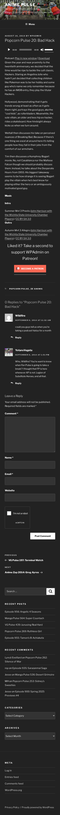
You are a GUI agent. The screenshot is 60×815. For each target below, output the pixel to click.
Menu (32, 24)
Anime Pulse (20, 4)
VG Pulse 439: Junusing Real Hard (24, 624)
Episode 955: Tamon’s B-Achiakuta (24, 637)
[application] (30, 50)
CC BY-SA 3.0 (23, 218)
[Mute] (42, 49)
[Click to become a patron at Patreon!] (30, 273)
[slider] (49, 49)
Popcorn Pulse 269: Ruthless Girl (23, 631)
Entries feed (12, 777)
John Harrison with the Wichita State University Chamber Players (28, 214)
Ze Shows (37, 289)
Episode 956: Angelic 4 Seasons (23, 611)
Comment (11, 413)
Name (9, 457)
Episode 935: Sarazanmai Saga (29, 668)
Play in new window (26, 58)
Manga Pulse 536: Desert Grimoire (34, 674)
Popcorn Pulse (19, 289)
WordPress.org (13, 790)
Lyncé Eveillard (13, 657)
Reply (18, 337)
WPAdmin (35, 36)
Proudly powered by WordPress (38, 807)
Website (10, 490)
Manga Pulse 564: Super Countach (24, 618)
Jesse (8, 674)
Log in (8, 770)
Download (44, 58)
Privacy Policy (12, 807)
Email (9, 474)
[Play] (9, 49)
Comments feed (14, 783)
